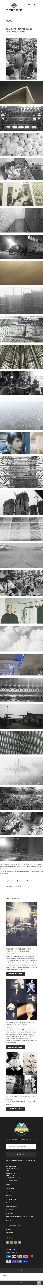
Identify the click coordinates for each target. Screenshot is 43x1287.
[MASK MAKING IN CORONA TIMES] (21, 1073)
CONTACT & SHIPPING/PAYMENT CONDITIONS (20, 1217)
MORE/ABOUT (10, 1213)
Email (19, 886)
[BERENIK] (14, 9)
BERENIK (13, 1249)
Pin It (30, 881)
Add (10, 886)
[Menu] (29, 5)
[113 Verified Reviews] (21, 1137)
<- (21, 1270)
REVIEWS (9, 1195)
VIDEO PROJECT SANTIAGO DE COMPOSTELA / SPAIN (20, 1023)
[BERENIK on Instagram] (15, 1242)
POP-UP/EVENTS (11, 1199)
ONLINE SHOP (10, 1188)
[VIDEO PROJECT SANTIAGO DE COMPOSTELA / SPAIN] (21, 999)
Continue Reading (14, 974)
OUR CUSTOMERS (11, 1206)
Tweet (11, 881)
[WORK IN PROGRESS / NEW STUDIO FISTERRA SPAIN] (21, 924)
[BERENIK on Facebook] (7, 1242)
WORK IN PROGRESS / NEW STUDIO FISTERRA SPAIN (18, 950)
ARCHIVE (8, 1192)
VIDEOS (8, 1202)
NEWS (9, 20)
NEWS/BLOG (9, 1210)
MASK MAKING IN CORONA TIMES (21, 1096)
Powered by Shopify (11, 1252)
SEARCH (8, 1229)
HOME (8, 1185)
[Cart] (34, 5)
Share (21, 881)
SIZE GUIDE (9, 1220)
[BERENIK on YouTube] (11, 1242)
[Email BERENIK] (19, 1242)
